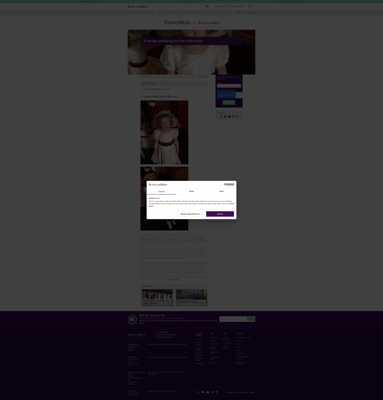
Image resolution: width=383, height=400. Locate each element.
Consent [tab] (162, 191)
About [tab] (221, 191)
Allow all (220, 214)
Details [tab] (191, 191)
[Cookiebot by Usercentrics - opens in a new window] (225, 184)
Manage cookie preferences (190, 214)
